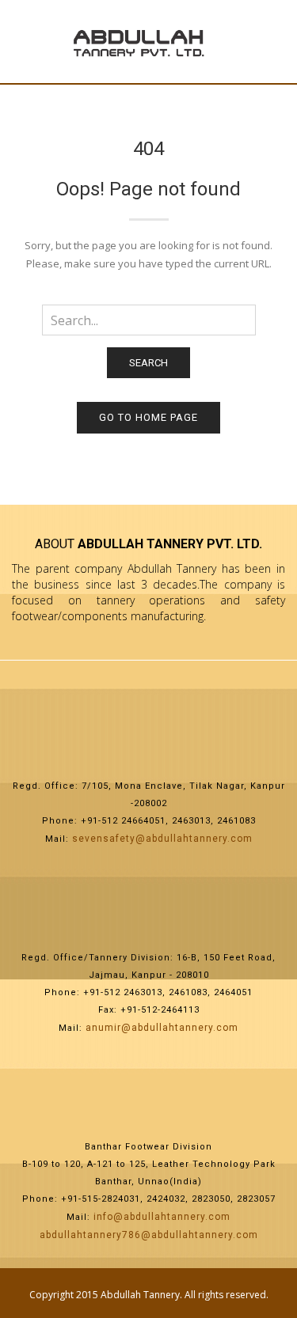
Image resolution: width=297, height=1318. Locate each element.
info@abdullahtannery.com (161, 1216)
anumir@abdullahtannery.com (162, 1027)
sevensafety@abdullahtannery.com (162, 838)
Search (148, 363)
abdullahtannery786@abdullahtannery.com (149, 1234)
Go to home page (148, 417)
